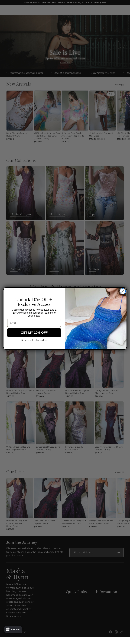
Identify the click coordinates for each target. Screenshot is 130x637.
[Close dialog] (123, 291)
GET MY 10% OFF (34, 332)
